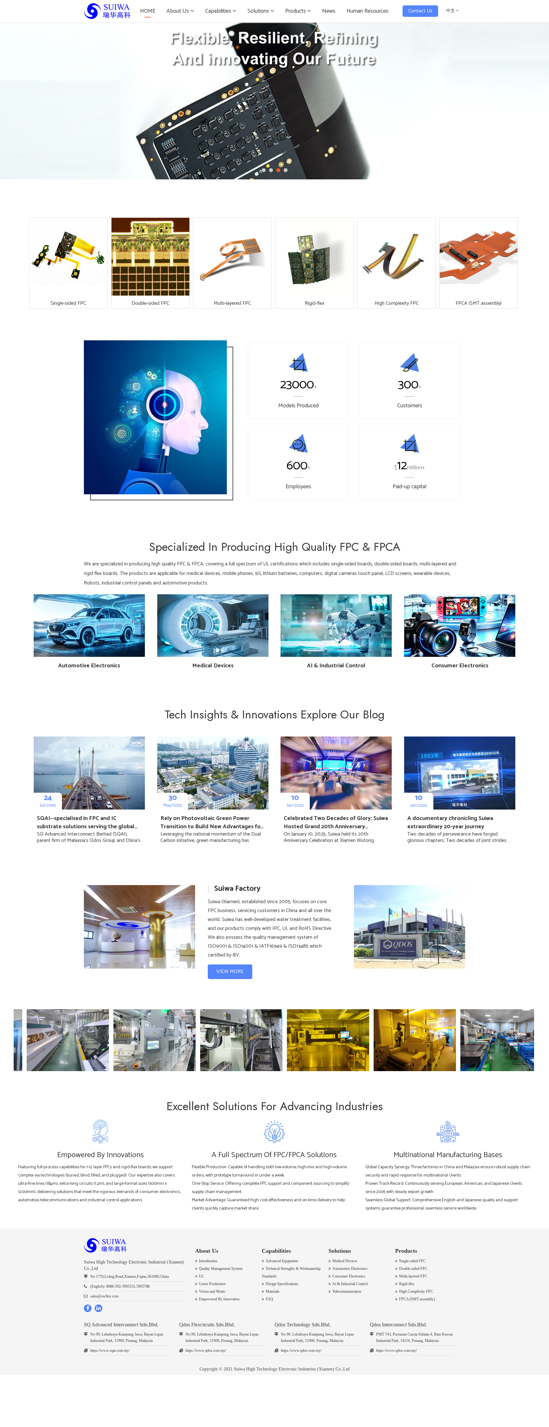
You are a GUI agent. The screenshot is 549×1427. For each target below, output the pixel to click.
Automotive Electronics (350, 1268)
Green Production (212, 1284)
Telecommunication (346, 1291)
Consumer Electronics (348, 1276)
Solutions (258, 11)
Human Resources (368, 11)
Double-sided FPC (413, 1268)
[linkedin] (98, 1308)
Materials (273, 1291)
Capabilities (219, 11)
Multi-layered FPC (413, 1276)
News (329, 11)
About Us (178, 11)
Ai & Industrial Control (350, 1284)
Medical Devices (344, 1261)
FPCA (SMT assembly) (417, 1299)
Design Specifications (282, 1284)
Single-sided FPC (412, 1261)
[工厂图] (129, 1040)
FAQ (269, 1299)
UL (201, 1276)
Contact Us (420, 11)
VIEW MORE (230, 971)
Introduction (208, 1261)
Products (296, 11)
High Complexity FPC (416, 1291)
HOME (147, 11)
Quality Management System (220, 1268)
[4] (274, 100)
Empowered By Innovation (219, 1299)
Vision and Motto (212, 1291)
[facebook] (88, 1308)
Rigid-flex (406, 1284)
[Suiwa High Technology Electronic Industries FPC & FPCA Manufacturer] (107, 11)
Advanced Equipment (282, 1261)
